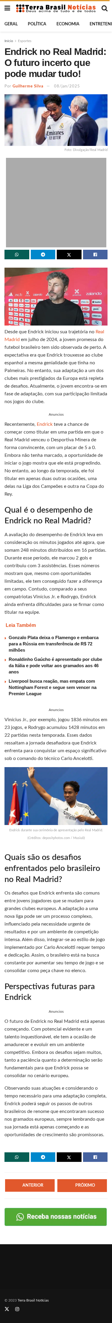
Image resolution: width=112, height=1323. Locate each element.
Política (37, 24)
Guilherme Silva (28, 86)
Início (8, 41)
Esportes (24, 41)
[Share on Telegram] (43, 254)
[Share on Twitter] (69, 254)
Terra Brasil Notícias (33, 1300)
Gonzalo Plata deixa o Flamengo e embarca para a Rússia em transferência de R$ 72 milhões (54, 644)
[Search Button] (105, 8)
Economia (67, 24)
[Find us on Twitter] (6, 1309)
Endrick (45, 424)
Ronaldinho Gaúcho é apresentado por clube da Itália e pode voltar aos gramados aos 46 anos (55, 665)
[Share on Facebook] (95, 254)
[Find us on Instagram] (17, 1309)
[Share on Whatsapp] (16, 254)
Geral (11, 24)
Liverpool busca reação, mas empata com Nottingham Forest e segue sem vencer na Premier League (52, 687)
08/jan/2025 (67, 86)
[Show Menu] (7, 8)
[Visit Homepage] (56, 8)
